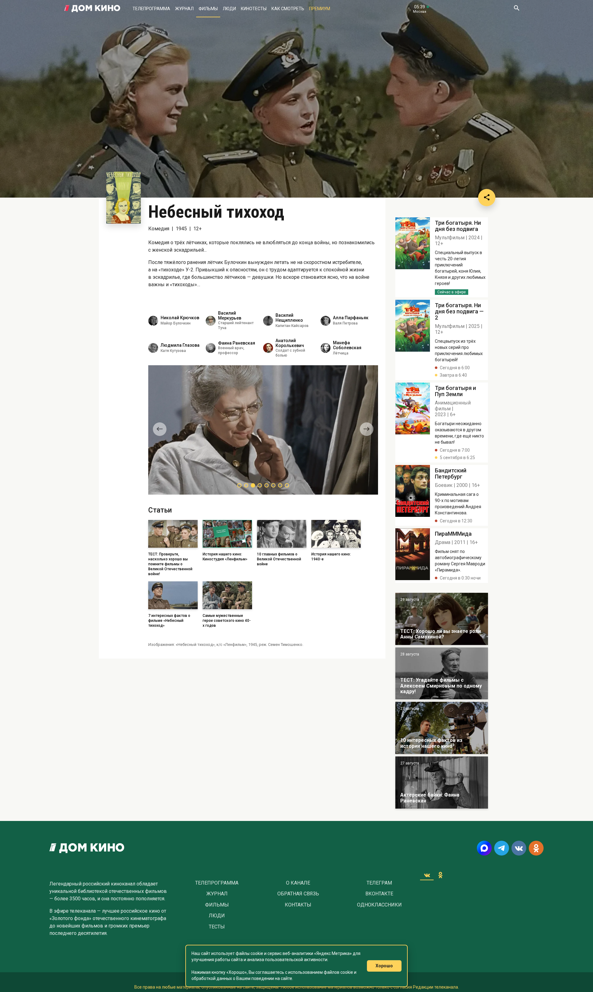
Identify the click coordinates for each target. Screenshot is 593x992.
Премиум (319, 8)
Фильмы (208, 8)
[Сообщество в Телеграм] (501, 848)
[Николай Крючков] (153, 321)
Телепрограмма (151, 8)
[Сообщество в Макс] (484, 848)
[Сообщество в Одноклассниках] (536, 848)
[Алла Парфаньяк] (325, 321)
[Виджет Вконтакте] (427, 875)
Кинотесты (254, 8)
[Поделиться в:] (486, 197)
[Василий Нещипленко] (268, 321)
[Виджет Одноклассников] (440, 875)
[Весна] (441, 782)
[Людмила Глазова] (153, 348)
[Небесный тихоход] (412, 257)
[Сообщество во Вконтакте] (518, 848)
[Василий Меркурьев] (211, 321)
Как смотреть (287, 8)
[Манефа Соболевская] (325, 348)
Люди (229, 8)
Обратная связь (298, 894)
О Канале (298, 883)
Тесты (217, 927)
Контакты (298, 905)
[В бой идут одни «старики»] (441, 673)
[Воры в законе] (441, 619)
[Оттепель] (441, 728)
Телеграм (379, 883)
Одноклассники (379, 905)
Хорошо (384, 965)
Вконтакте (379, 894)
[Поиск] (516, 9)
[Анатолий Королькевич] (268, 348)
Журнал (184, 8)
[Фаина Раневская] (211, 348)
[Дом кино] (92, 8)
